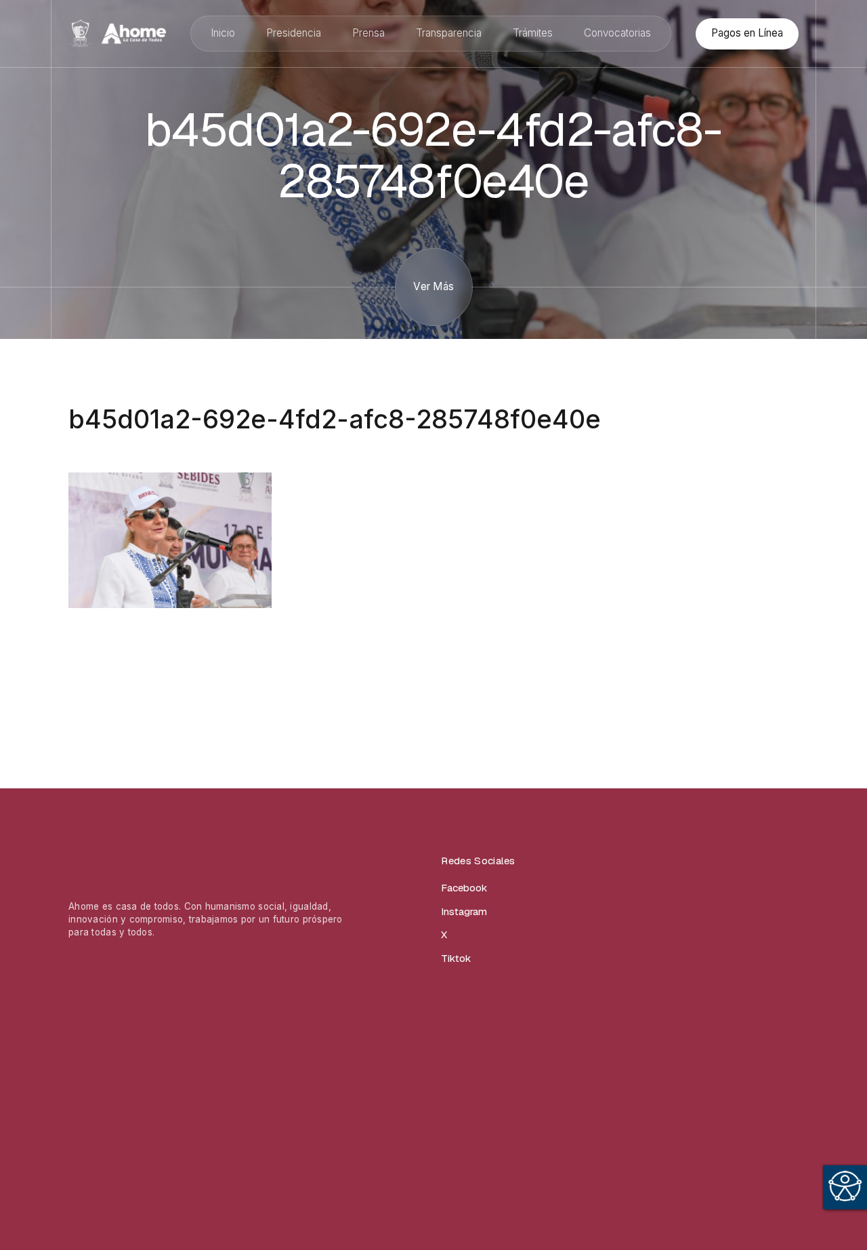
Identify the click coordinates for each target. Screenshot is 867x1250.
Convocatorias (617, 32)
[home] (117, 33)
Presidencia (293, 32)
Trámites (533, 32)
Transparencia (449, 32)
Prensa (368, 32)
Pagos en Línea (747, 32)
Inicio (223, 32)
